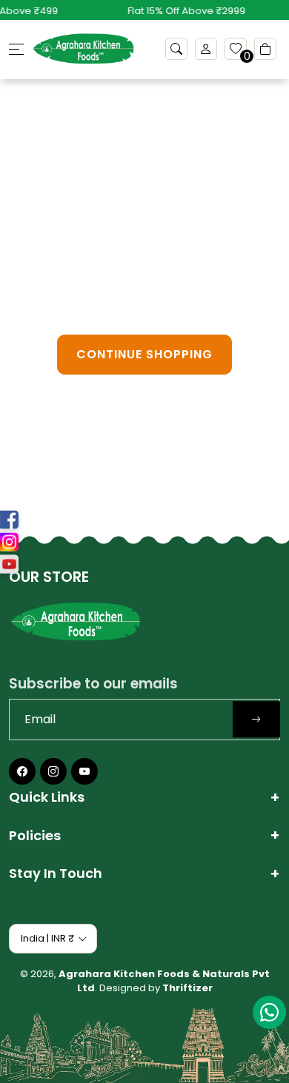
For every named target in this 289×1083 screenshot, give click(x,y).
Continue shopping (144, 354)
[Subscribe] (256, 719)
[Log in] (206, 49)
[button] (176, 49)
